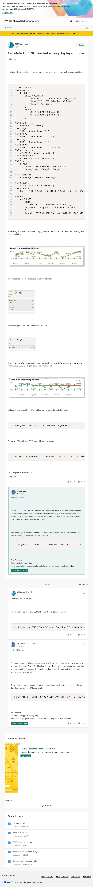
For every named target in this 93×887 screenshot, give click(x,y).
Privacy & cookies (62, 877)
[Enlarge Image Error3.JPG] (22, 344)
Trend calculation (20, 832)
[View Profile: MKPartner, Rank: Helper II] (11, 45)
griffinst (25, 826)
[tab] (45, 805)
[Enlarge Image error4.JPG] (46, 387)
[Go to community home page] (24, 21)
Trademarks (87, 877)
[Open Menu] (86, 27)
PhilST (25, 845)
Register (77, 21)
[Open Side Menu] (6, 21)
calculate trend (19, 823)
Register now (7, 12)
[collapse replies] (5, 591)
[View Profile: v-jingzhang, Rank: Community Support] (13, 644)
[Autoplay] (42, 805)
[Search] (71, 21)
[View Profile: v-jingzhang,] (13, 492)
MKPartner (19, 44)
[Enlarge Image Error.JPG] (46, 256)
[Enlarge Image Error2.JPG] (21, 302)
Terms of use (75, 877)
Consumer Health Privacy (33, 882)
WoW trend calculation (22, 842)
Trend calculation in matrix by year (27, 851)
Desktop (9, 28)
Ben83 (26, 836)
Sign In (84, 21)
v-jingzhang (21, 491)
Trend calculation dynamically (25, 861)
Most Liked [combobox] (83, 584)
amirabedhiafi (28, 864)
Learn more (70, 33)
